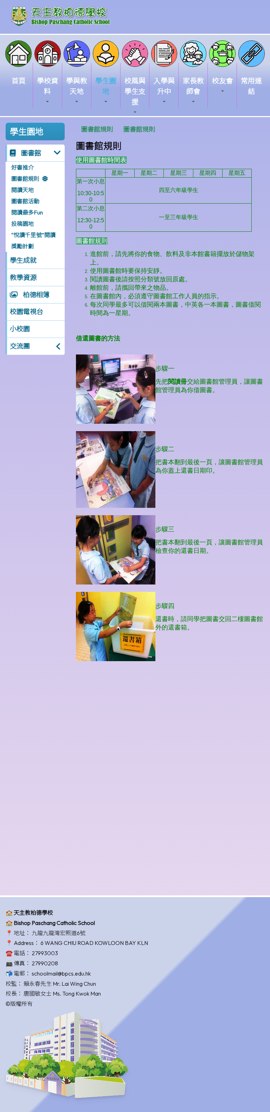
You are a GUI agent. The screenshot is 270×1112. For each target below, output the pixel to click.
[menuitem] (97, 129)
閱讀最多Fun (27, 212)
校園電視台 (26, 311)
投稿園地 (22, 223)
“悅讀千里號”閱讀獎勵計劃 (33, 240)
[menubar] (118, 129)
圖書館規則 (25, 178)
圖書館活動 (25, 201)
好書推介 (22, 167)
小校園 (20, 329)
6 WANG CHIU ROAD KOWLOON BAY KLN (94, 942)
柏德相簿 (35, 294)
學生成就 (23, 260)
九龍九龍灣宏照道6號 (58, 933)
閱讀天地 (22, 189)
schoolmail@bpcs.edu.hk (61, 973)
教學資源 (23, 277)
